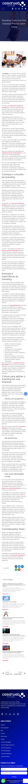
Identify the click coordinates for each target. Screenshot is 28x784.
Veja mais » (6, 594)
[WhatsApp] (18, 714)
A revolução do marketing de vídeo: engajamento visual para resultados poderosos (14, 635)
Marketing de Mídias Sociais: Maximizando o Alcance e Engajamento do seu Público (13, 652)
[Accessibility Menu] (25, 393)
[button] (16, 566)
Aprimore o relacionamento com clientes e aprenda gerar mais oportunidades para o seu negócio (14, 585)
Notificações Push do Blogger (10, 601)
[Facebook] (12, 9)
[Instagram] (16, 9)
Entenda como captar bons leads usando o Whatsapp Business (13, 618)
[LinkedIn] (19, 9)
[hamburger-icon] (3, 9)
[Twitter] (22, 9)
